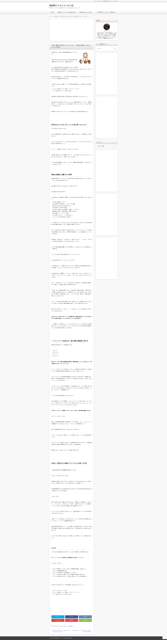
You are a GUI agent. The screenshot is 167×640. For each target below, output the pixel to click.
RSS (117, 1)
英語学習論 (71, 626)
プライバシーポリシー (98, 1)
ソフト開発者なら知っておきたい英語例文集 (105, 12)
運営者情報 (106, 1)
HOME (52, 12)
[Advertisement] (100, 6)
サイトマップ (112, 1)
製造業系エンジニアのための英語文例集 (66, 12)
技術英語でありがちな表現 (85, 12)
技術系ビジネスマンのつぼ (61, 5)
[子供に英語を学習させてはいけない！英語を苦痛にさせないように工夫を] (85, 59)
